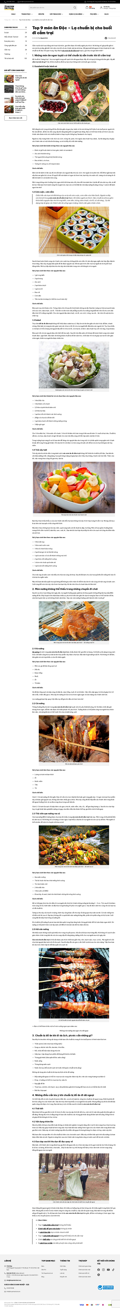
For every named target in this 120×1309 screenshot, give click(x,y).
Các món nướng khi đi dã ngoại (21, 78)
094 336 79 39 (11, 1)
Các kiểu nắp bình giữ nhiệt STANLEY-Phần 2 (20, 109)
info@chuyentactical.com (27, 1)
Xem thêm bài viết (15, 118)
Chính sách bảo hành (85, 1277)
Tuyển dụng (63, 1269)
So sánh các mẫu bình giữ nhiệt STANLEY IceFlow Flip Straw (20, 99)
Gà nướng (35, 652)
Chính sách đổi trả (84, 1273)
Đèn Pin (41, 14)
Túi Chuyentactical (47, 1273)
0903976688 (10, 1288)
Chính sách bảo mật (84, 1269)
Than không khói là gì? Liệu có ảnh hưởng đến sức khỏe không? (20, 89)
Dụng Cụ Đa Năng (75, 14)
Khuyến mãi (63, 1277)
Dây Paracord (55, 14)
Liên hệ (62, 1273)
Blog (107, 14)
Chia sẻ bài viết (112, 38)
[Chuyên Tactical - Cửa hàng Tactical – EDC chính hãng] (9, 7)
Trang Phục (26, 14)
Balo (13, 14)
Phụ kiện (93, 14)
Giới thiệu (63, 1266)
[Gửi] (75, 7)
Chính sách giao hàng (85, 1266)
